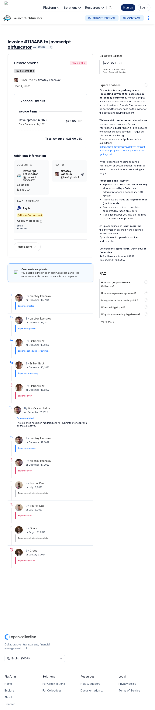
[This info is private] (41, 221)
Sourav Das (37, 483)
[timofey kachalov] (16, 80)
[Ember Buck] (19, 343)
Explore (9, 690)
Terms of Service (129, 690)
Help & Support (90, 683)
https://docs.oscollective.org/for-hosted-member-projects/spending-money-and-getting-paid (122, 150)
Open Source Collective (114, 72)
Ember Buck (37, 341)
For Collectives (52, 690)
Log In (144, 7)
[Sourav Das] (19, 485)
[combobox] (35, 658)
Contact (10, 704)
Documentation (90, 690)
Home (8, 683)
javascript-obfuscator (28, 18)
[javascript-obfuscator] (7, 18)
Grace (33, 528)
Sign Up (128, 7)
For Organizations (54, 683)
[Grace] (19, 530)
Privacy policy (127, 683)
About (8, 697)
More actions (25, 246)
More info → (107, 321)
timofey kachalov (40, 296)
